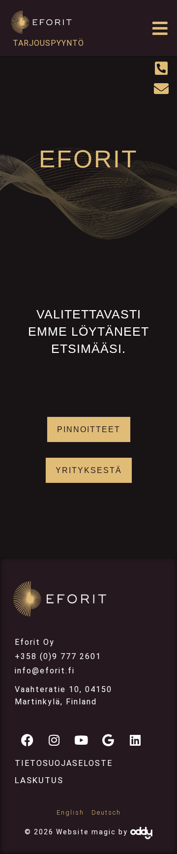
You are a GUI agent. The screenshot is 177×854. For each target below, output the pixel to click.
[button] (160, 28)
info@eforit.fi (45, 670)
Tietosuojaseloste (64, 763)
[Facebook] (27, 739)
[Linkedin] (135, 739)
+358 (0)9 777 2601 (58, 656)
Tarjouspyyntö (48, 43)
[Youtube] (81, 739)
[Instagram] (54, 739)
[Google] (108, 739)
